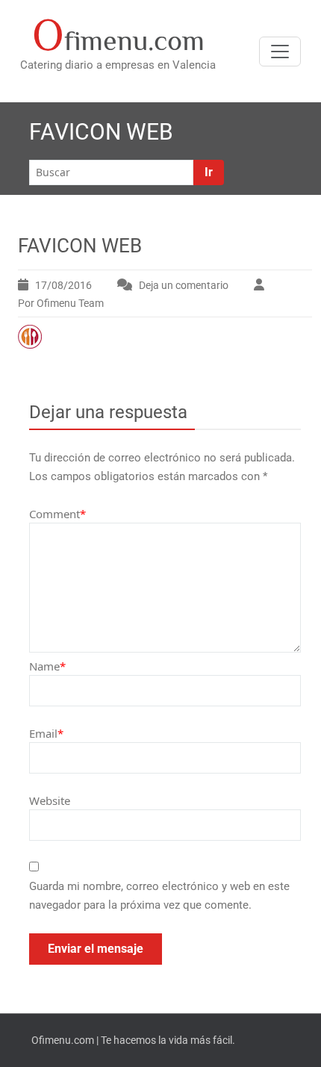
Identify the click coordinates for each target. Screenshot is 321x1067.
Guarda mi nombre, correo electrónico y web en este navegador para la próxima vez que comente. (159, 896)
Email (46, 733)
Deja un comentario (183, 285)
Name (47, 666)
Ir (209, 172)
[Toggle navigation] (280, 51)
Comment (57, 513)
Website (49, 800)
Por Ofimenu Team (61, 303)
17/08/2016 (63, 285)
